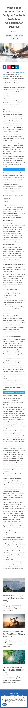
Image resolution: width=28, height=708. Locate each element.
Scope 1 (5, 223)
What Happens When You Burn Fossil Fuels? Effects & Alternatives (14, 634)
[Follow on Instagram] (9, 67)
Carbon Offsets (19, 35)
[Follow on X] (13, 67)
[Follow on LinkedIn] (17, 67)
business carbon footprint (17, 89)
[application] (14, 701)
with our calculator (13, 562)
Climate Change (14, 38)
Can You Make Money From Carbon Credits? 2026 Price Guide (14, 670)
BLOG (14, 4)
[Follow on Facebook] (4, 67)
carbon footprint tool (13, 331)
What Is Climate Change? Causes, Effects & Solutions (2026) (13, 598)
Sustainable (9, 35)
